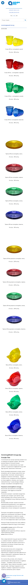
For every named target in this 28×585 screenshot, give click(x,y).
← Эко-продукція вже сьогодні (8, 575)
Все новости (4, 579)
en (16, 15)
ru (11, 15)
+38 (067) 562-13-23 (14, 10)
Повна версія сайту (15, 582)
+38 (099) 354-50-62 (14, 12)
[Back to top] (24, 576)
